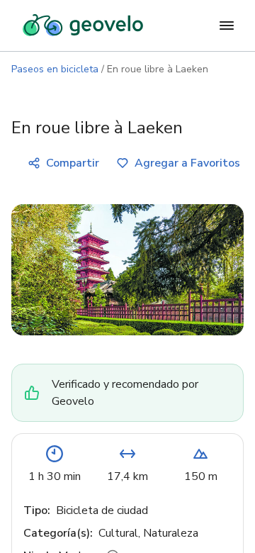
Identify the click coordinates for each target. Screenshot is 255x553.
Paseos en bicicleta (54, 69)
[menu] (226, 25)
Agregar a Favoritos (187, 163)
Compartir (72, 163)
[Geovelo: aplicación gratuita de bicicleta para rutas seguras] (83, 25)
